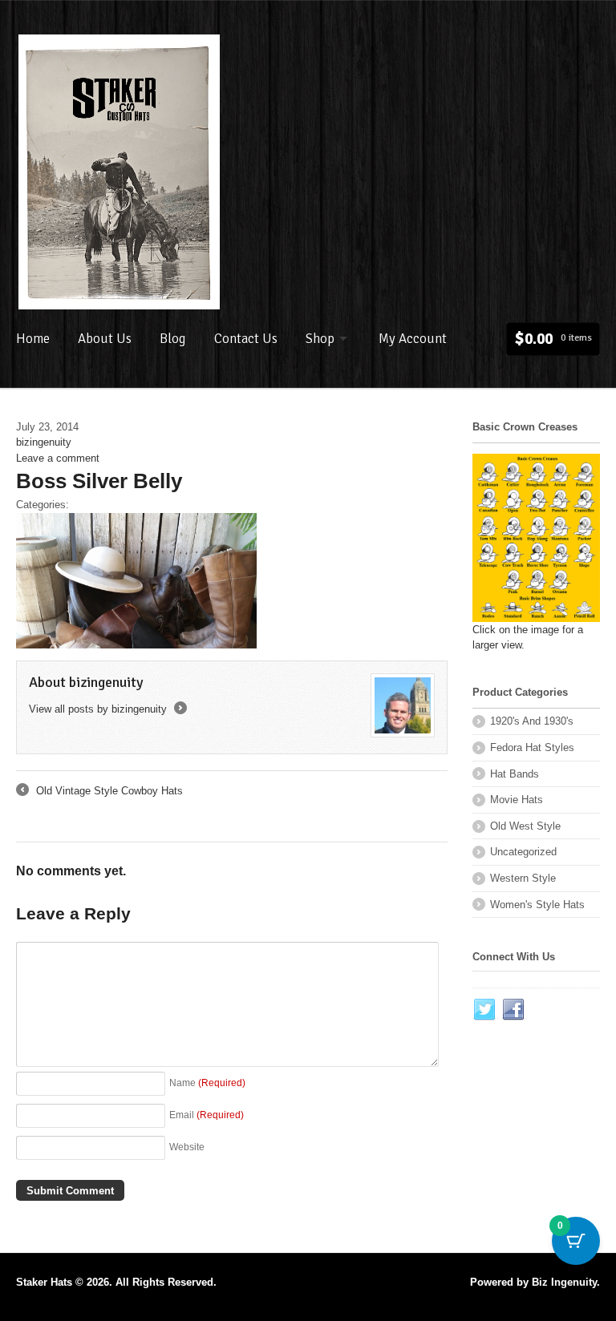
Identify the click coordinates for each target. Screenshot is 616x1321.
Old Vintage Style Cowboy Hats (99, 792)
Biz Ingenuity (564, 1282)
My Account (413, 338)
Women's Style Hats (537, 905)
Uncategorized (523, 852)
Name (207, 1082)
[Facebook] (514, 1010)
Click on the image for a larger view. (527, 637)
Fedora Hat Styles (532, 747)
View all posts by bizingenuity (106, 709)
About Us (105, 338)
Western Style (523, 878)
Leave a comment (57, 458)
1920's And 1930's (531, 721)
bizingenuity (43, 442)
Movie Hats (516, 800)
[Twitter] (485, 1010)
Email (206, 1114)
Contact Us (246, 338)
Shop (320, 338)
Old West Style (525, 826)
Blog (173, 338)
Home (33, 338)
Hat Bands (514, 774)
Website (187, 1146)
